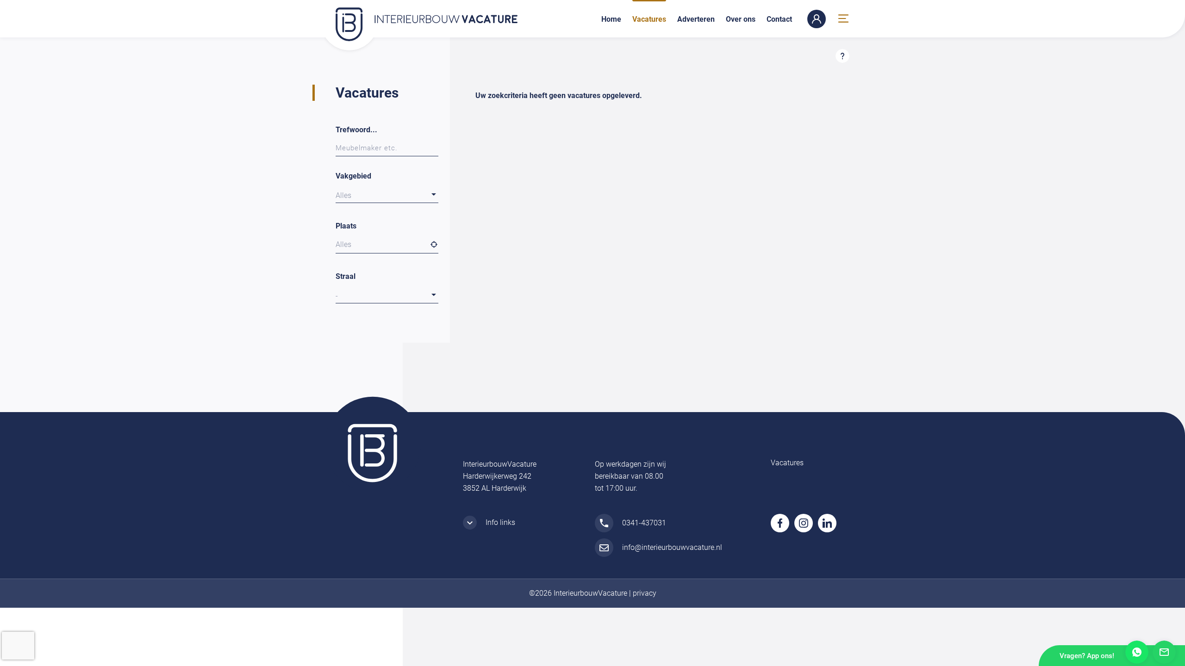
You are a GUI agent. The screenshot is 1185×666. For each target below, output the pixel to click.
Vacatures (649, 19)
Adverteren (696, 19)
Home (611, 19)
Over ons (740, 19)
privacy (644, 593)
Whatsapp (1136, 652)
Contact (779, 19)
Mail (1164, 652)
